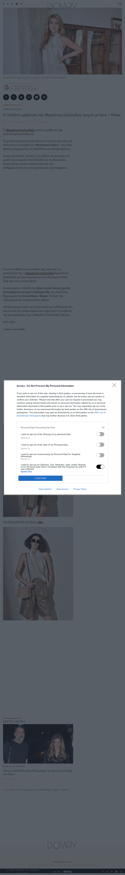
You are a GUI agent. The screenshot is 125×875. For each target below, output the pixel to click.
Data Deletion (45, 489)
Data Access (62, 489)
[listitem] (62, 427)
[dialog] (62, 437)
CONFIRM (40, 478)
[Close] (115, 386)
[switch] (100, 434)
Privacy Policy (79, 489)
